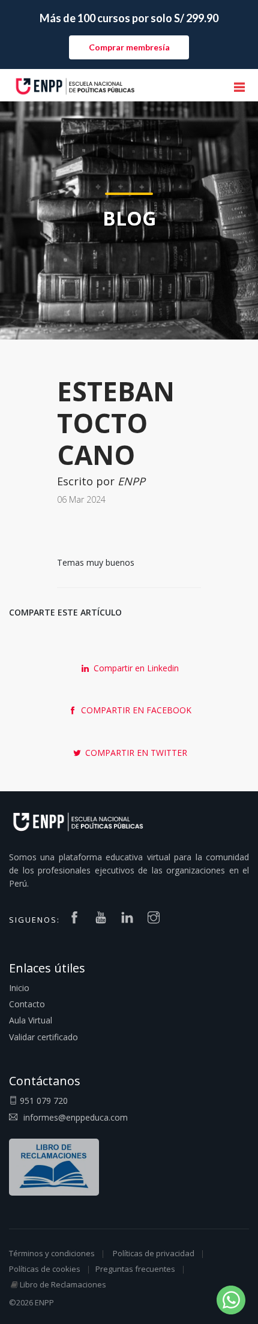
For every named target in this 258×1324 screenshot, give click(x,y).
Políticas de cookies (44, 1268)
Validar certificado (43, 1037)
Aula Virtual (30, 1020)
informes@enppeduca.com (75, 1117)
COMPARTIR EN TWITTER (135, 752)
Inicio (19, 987)
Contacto (27, 1004)
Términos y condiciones (52, 1253)
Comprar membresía (129, 47)
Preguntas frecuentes (135, 1268)
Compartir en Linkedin (135, 668)
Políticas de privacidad (153, 1253)
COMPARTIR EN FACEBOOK (135, 710)
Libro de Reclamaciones (63, 1284)
